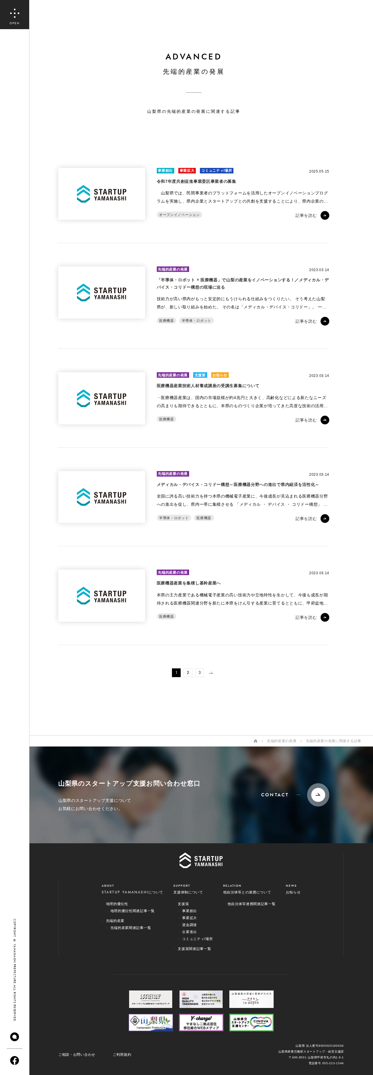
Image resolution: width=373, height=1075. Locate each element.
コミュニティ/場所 (216, 170)
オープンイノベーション (179, 214)
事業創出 (165, 170)
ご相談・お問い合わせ (76, 1055)
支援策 (200, 375)
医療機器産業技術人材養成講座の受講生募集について (208, 385)
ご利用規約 (122, 1055)
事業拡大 (187, 170)
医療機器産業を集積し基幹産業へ (189, 583)
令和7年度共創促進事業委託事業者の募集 (196, 181)
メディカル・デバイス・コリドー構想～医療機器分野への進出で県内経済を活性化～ (238, 484)
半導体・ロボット (197, 320)
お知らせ (219, 375)
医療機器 (166, 320)
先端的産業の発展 (173, 269)
